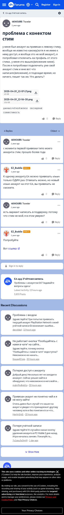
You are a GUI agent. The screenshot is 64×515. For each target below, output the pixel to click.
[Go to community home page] (16, 4)
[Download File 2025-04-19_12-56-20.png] (37, 101)
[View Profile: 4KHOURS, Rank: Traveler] (6, 23)
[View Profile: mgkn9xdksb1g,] (8, 373)
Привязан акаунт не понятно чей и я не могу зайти (35, 398)
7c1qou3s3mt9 (20, 440)
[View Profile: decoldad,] (8, 317)
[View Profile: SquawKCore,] (8, 343)
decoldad (17, 329)
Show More (33, 452)
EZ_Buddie (16, 168)
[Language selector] (29, 5)
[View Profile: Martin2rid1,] (8, 399)
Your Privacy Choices (32, 510)
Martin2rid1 (18, 414)
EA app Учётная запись (16, 13)
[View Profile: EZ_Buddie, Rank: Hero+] (6, 170)
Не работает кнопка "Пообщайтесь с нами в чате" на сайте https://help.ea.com (35, 343)
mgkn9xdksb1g (20, 385)
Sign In (56, 4)
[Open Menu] (59, 13)
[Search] (37, 5)
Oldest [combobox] (55, 131)
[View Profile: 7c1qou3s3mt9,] (8, 428)
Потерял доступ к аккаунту (29, 370)
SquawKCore (19, 359)
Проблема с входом (25, 315)
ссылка (12, 248)
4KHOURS (17, 21)
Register (45, 4)
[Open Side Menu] (4, 4)
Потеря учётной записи (27, 425)
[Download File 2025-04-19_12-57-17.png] (36, 92)
